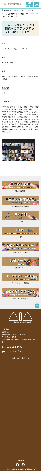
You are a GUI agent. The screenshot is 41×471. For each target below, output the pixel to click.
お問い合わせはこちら (21, 358)
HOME (6, 10)
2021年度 (29, 10)
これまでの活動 (17, 10)
